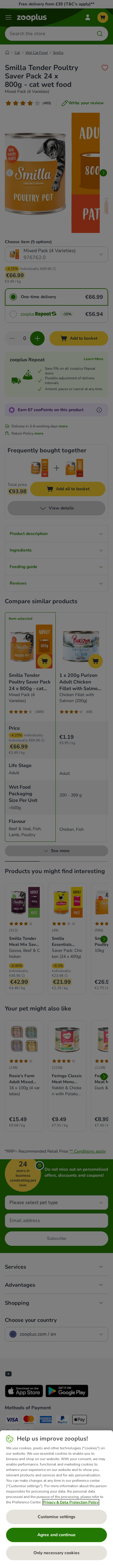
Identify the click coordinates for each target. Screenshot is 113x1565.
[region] (56, 1497)
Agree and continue (56, 1535)
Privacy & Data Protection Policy (71, 1502)
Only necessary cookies (56, 1553)
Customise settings (56, 1517)
